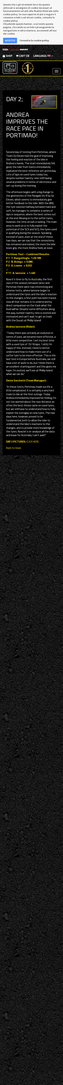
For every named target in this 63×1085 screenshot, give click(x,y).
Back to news (13, 448)
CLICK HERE (32, 442)
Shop (8, 56)
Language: (40, 56)
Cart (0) (23, 56)
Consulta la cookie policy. (35, 40)
